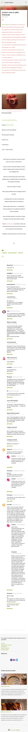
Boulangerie (4, 646)
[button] (3, 20)
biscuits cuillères (10, 125)
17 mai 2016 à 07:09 (20, 524)
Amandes (4, 252)
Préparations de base (6, 645)
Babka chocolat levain (6, 711)
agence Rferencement (13, 413)
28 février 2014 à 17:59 (17, 449)
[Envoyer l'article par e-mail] (3, 251)
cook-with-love (11, 297)
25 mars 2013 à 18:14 (12, 402)
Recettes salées (4, 649)
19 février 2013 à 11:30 (18, 265)
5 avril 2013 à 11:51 (11, 428)
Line (8, 311)
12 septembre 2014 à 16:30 (18, 470)
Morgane (9, 377)
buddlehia (10, 273)
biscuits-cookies (12, 252)
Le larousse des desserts (13, 603)
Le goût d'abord (8, 2)
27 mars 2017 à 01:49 (17, 593)
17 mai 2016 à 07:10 (20, 456)
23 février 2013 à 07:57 (17, 377)
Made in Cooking (11, 322)
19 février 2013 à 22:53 (12, 298)
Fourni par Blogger (15, 730)
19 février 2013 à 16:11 (18, 273)
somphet (9, 367)
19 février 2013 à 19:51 (20, 284)
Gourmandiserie (6, 24)
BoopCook (10, 265)
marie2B (9, 504)
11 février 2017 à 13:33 (17, 553)
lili (7, 391)
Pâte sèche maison (5, 686)
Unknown (9, 449)
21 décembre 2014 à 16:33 (18, 495)
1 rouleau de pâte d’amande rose (9, 120)
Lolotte (13, 456)
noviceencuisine (11, 342)
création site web (12, 427)
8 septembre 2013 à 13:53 (13, 441)
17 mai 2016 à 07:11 (20, 478)
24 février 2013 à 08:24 (14, 391)
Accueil (3, 643)
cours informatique (12, 400)
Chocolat (20, 252)
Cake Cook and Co (12, 357)
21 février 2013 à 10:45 (12, 343)
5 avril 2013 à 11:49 (11, 414)
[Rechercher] (26, 2)
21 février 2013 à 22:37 (12, 359)
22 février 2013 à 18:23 (17, 367)
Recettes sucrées (5, 648)
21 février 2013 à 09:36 (12, 323)
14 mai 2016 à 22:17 (16, 504)
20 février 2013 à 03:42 (15, 311)
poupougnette (11, 284)
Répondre (9, 270)
